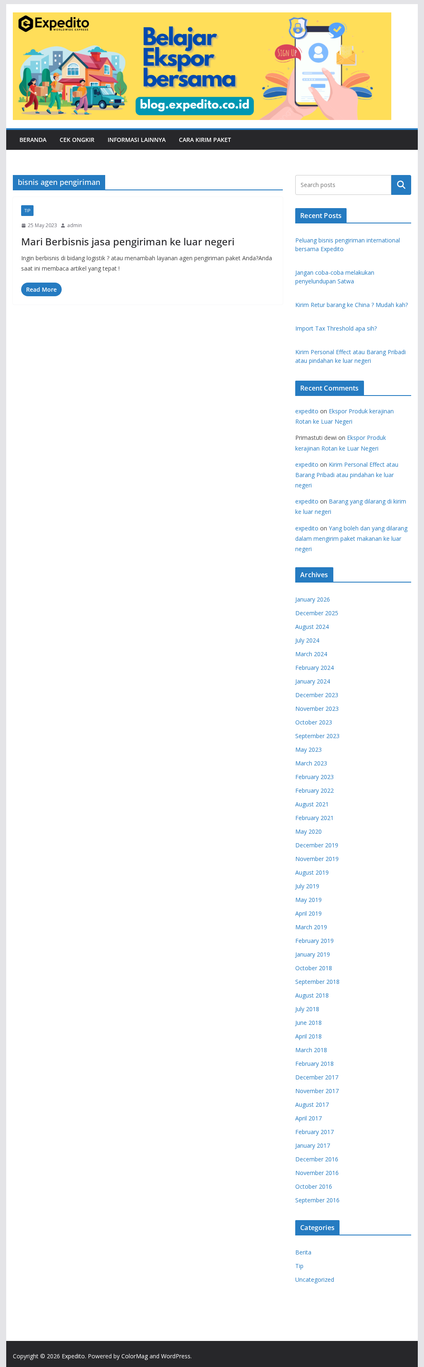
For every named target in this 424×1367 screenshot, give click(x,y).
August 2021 (312, 804)
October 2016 (313, 1186)
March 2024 (311, 654)
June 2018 (308, 1022)
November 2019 (317, 859)
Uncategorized (314, 1279)
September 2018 (317, 982)
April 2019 (308, 913)
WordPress (175, 1356)
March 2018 (311, 1050)
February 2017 (314, 1132)
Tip (27, 210)
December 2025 (316, 613)
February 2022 (314, 790)
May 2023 (308, 749)
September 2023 (317, 736)
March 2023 (311, 763)
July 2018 (307, 1009)
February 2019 (314, 941)
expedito (306, 411)
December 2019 (316, 845)
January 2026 (312, 599)
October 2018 (313, 968)
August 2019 (312, 872)
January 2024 (312, 681)
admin (74, 225)
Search (401, 184)
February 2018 (314, 1063)
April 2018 (308, 1036)
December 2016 (316, 1159)
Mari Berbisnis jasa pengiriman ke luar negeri (127, 241)
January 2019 (312, 954)
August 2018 (312, 995)
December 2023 (316, 695)
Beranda (32, 140)
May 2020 (308, 831)
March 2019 (311, 927)
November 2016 (317, 1173)
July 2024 (307, 640)
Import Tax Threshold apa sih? (336, 328)
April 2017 (308, 1118)
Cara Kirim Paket (205, 140)
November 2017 (317, 1091)
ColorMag (134, 1356)
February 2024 (314, 668)
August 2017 (312, 1104)
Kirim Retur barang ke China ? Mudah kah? (351, 305)
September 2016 (317, 1200)
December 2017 (316, 1077)
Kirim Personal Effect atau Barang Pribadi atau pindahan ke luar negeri (346, 474)
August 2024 (312, 627)
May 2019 (308, 900)
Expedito (73, 1356)
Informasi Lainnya (137, 140)
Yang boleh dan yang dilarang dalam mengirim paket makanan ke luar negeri (351, 538)
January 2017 (312, 1145)
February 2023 (314, 777)
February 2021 (314, 818)
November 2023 (317, 708)
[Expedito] (401, 66)
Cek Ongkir (77, 140)
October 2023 (313, 722)
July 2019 (307, 886)
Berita (303, 1252)
